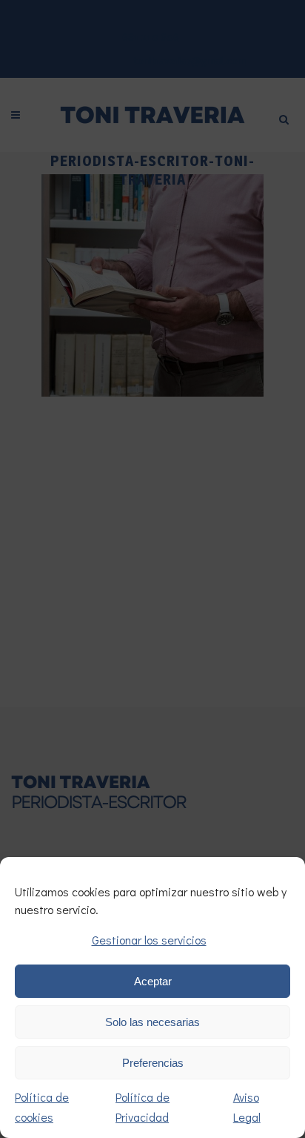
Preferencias (153, 1062)
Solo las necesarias (152, 1022)
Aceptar (153, 981)
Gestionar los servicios (149, 939)
